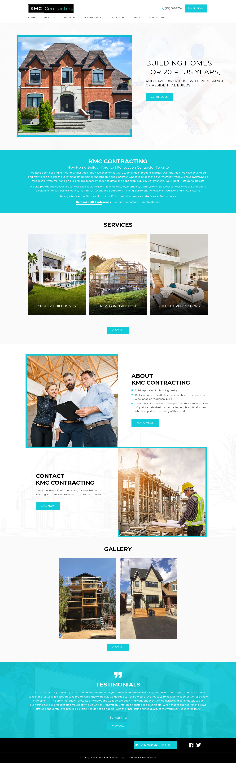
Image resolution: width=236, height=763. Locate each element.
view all (118, 330)
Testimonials (92, 17)
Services (70, 17)
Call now (48, 505)
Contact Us (156, 17)
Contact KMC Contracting (93, 201)
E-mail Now (195, 8)
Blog (137, 17)
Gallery (115, 17)
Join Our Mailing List (155, 745)
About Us (50, 17)
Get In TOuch (159, 97)
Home (31, 17)
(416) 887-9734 (173, 8)
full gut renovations (179, 306)
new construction (118, 306)
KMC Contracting (114, 757)
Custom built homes (57, 306)
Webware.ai (148, 757)
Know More (145, 422)
